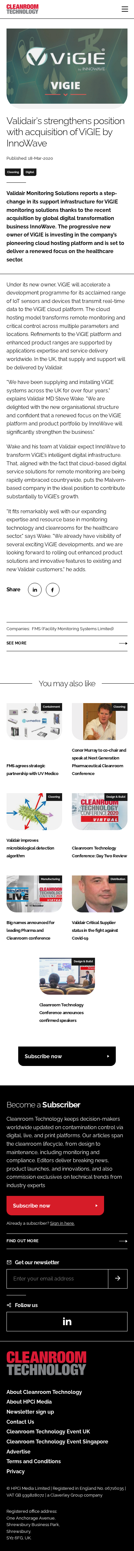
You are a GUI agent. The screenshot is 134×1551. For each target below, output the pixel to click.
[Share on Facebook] (53, 589)
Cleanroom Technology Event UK (48, 1432)
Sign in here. (62, 1223)
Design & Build (115, 796)
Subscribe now (43, 1056)
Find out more (22, 1241)
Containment (51, 706)
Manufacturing (50, 879)
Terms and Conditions (34, 1461)
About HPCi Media (29, 1402)
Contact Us (20, 1422)
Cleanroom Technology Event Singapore (57, 1442)
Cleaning (13, 172)
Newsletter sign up (30, 1412)
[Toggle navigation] (125, 9)
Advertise (19, 1452)
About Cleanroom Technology (44, 1392)
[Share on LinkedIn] (35, 589)
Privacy (16, 1471)
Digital (30, 172)
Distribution (118, 879)
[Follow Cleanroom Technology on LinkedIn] (67, 1323)
